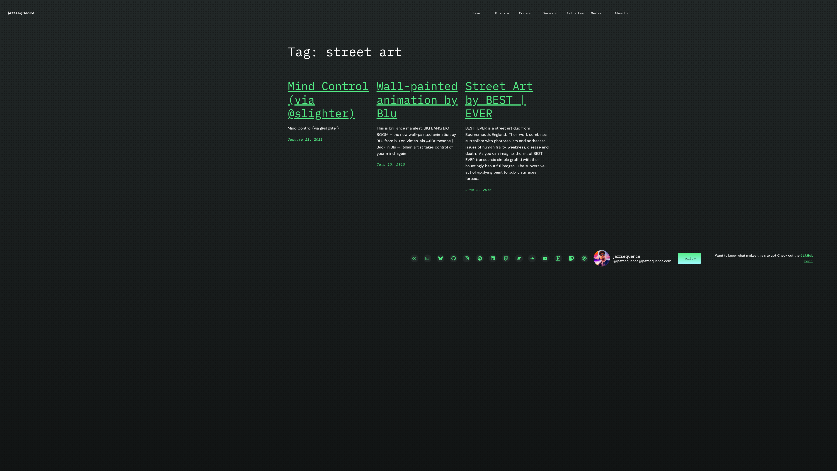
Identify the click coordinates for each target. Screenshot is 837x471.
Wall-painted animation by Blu (417, 99)
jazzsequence (21, 13)
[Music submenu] (508, 13)
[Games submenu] (556, 13)
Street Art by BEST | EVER (499, 99)
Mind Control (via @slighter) (328, 99)
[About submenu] (627, 13)
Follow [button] (689, 258)
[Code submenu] (530, 13)
